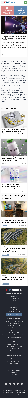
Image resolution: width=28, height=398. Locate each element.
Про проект (14, 296)
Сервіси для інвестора (14, 337)
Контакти (14, 309)
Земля (14, 328)
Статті (14, 366)
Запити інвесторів (14, 332)
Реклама (14, 300)
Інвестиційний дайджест (14, 361)
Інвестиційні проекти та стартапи (14, 321)
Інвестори (14, 376)
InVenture (14, 293)
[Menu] (2, 2)
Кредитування (14, 350)
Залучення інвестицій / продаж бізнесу (14, 335)
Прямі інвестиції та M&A (14, 344)
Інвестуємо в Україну (14, 370)
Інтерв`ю (14, 368)
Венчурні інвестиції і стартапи (14, 346)
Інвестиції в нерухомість (14, 355)
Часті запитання (14, 307)
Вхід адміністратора (14, 311)
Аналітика (14, 359)
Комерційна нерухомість (14, 325)
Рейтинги (14, 372)
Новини (14, 341)
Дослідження (14, 363)
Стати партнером (14, 298)
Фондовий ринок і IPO (14, 353)
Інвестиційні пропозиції (14, 318)
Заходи (14, 379)
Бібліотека (14, 374)
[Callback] (25, 2)
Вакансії (14, 305)
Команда (14, 302)
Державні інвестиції (14, 348)
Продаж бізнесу (14, 323)
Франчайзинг (14, 330)
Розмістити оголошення (15, 314)
